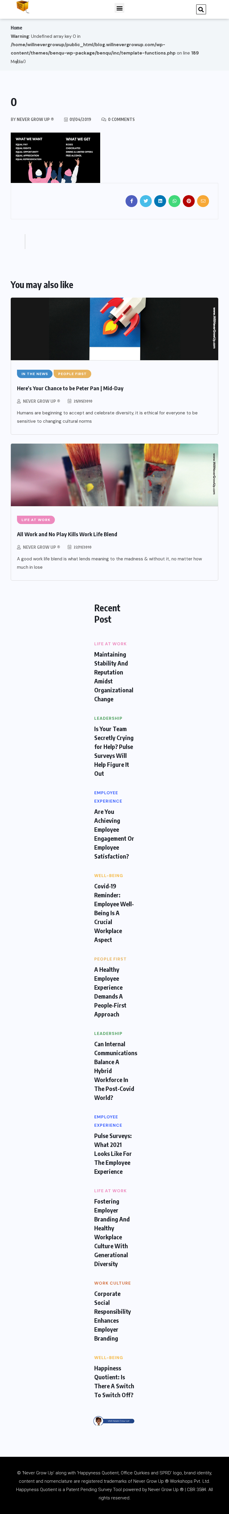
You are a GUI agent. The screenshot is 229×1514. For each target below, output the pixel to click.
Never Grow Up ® (41, 401)
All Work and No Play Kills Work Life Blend (67, 534)
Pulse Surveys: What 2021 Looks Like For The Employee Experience (113, 1153)
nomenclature (58, 1481)
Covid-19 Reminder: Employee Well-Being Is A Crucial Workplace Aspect (114, 912)
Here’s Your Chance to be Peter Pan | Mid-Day (70, 388)
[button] (119, 8)
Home (16, 28)
